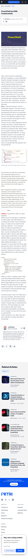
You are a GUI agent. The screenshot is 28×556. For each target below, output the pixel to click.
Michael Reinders (14, 385)
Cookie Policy (7, 546)
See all (4, 371)
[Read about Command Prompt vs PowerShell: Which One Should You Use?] (5, 446)
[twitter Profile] (3, 21)
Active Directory (15, 424)
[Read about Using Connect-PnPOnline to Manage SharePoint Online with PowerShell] (5, 462)
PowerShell (8, 6)
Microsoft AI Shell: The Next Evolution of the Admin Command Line (17, 380)
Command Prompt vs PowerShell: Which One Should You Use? (18, 447)
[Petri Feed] (9, 500)
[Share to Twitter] (6, 346)
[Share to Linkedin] (10, 346)
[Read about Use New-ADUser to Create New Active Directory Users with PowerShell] (5, 427)
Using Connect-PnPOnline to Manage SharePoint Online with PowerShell (17, 464)
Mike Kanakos (14, 418)
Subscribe (14, 484)
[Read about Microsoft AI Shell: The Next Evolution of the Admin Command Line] (5, 379)
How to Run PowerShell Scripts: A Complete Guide (17, 413)
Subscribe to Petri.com (14, 2)
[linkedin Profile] (6, 21)
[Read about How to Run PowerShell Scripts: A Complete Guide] (5, 412)
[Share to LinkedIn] (13, 500)
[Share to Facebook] (2, 346)
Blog (2, 6)
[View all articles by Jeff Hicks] (5, 328)
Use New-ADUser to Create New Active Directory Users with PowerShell (17, 429)
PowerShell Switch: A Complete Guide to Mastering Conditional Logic (17, 398)
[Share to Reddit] (14, 346)
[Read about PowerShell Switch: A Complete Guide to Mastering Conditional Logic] (5, 396)
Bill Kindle (13, 403)
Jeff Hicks (13, 19)
